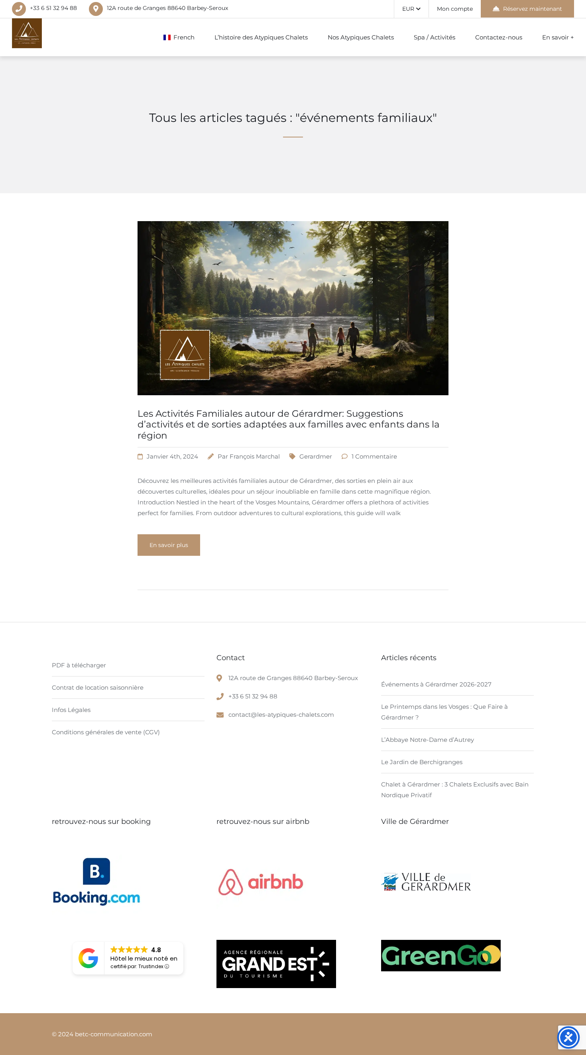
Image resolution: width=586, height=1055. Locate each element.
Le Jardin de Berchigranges (421, 762)
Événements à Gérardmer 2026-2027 (436, 684)
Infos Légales (71, 710)
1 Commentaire (374, 456)
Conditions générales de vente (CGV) (106, 732)
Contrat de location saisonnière (98, 687)
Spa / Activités (434, 37)
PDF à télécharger (79, 665)
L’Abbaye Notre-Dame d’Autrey (427, 739)
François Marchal (255, 456)
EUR (408, 8)
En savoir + (558, 37)
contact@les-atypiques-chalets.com (281, 714)
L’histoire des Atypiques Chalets (261, 37)
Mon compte (455, 8)
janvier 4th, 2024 (172, 456)
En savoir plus (168, 545)
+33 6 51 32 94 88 (53, 8)
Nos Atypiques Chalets (361, 37)
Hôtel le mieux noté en (143, 958)
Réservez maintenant (532, 8)
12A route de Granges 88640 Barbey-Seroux (167, 8)
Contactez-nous (498, 37)
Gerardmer (315, 456)
